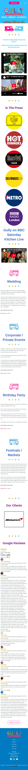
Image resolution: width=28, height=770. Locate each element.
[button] (14, 3)
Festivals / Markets (14, 756)
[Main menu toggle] (25, 3)
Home (14, 739)
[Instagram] (14, 759)
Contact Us (14, 746)
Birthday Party (14, 755)
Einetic (20, 765)
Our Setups (14, 744)
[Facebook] (11, 759)
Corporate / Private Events (14, 753)
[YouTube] (17, 759)
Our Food (14, 748)
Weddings (14, 751)
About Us (14, 741)
